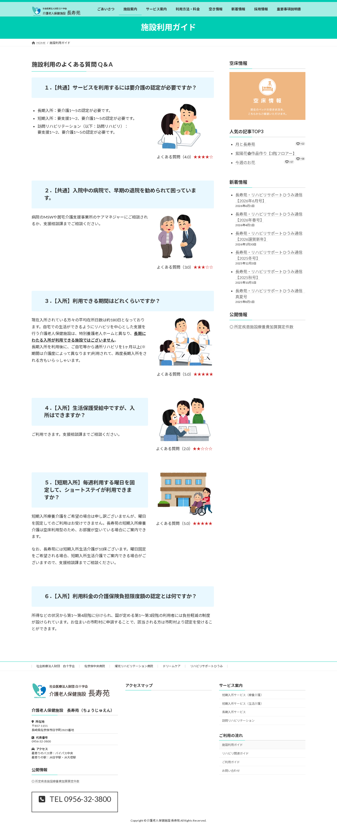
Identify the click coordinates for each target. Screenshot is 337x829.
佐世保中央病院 (94, 666)
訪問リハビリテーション (238, 720)
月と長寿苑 (245, 144)
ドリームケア (172, 666)
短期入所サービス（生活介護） (242, 703)
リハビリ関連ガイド (235, 753)
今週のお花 (245, 162)
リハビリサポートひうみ (206, 666)
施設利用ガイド (232, 745)
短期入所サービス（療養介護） (242, 695)
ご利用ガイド (231, 762)
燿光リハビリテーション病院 (134, 666)
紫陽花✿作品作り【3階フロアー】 (266, 153)
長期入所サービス (234, 712)
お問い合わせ (231, 770)
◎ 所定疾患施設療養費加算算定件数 (261, 326)
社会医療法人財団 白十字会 (55, 666)
